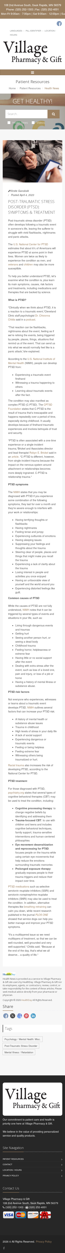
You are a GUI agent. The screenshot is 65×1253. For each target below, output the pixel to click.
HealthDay (26, 1000)
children (28, 264)
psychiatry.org (16, 792)
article (15, 456)
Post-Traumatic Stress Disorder (21, 1045)
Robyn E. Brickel (38, 452)
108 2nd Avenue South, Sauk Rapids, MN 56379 (32, 5)
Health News (20, 122)
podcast (30, 319)
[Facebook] (59, 23)
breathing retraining (35, 906)
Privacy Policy (11, 1175)
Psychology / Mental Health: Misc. (23, 1039)
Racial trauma (16, 765)
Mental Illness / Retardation (19, 1052)
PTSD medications (18, 886)
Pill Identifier (33, 30)
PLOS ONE (41, 914)
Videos (41, 122)
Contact (7, 1164)
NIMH (16, 492)
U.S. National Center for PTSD (30, 244)
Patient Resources (30, 88)
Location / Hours (12, 1169)
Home (12, 88)
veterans (13, 264)
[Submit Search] (53, 114)
